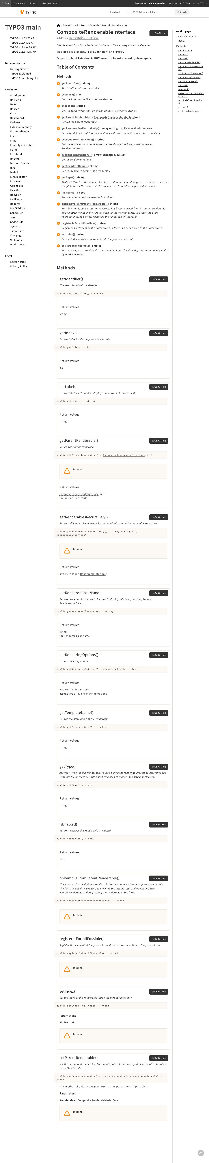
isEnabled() (69, 193)
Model (106, 25)
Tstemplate (17, 231)
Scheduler (16, 213)
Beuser (14, 109)
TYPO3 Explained (20, 74)
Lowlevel (15, 181)
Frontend (16, 154)
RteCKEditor (17, 208)
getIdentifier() (71, 83)
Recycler (15, 195)
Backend (15, 100)
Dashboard (17, 118)
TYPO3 (67, 25)
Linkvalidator (18, 177)
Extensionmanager (22, 127)
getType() (68, 177)
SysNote (15, 226)
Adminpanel (17, 95)
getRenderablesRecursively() (80, 128)
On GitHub (160, 33)
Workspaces (17, 244)
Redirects (16, 199)
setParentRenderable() (76, 246)
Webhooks (16, 240)
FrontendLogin (19, 131)
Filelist (14, 136)
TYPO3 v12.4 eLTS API (23, 47)
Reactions (16, 190)
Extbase (15, 122)
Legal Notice (18, 262)
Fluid (13, 141)
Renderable (119, 25)
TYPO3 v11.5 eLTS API (23, 52)
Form (13, 150)
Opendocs (16, 186)
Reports (15, 204)
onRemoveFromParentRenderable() (85, 204)
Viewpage (16, 235)
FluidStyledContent (22, 145)
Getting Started (20, 69)
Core (13, 113)
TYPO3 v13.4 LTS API (22, 43)
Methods (182, 40)
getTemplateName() (75, 166)
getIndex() (68, 95)
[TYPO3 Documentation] (28, 12)
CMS (75, 25)
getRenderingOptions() (77, 155)
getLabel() (68, 106)
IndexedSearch (19, 163)
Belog (13, 104)
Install (14, 172)
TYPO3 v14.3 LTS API (22, 38)
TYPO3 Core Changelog (24, 78)
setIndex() (68, 234)
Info (12, 168)
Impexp (15, 159)
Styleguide (16, 222)
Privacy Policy (18, 266)
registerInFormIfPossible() (79, 223)
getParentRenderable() (76, 117)
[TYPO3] (58, 25)
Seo (12, 217)
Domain (95, 25)
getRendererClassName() (78, 140)
